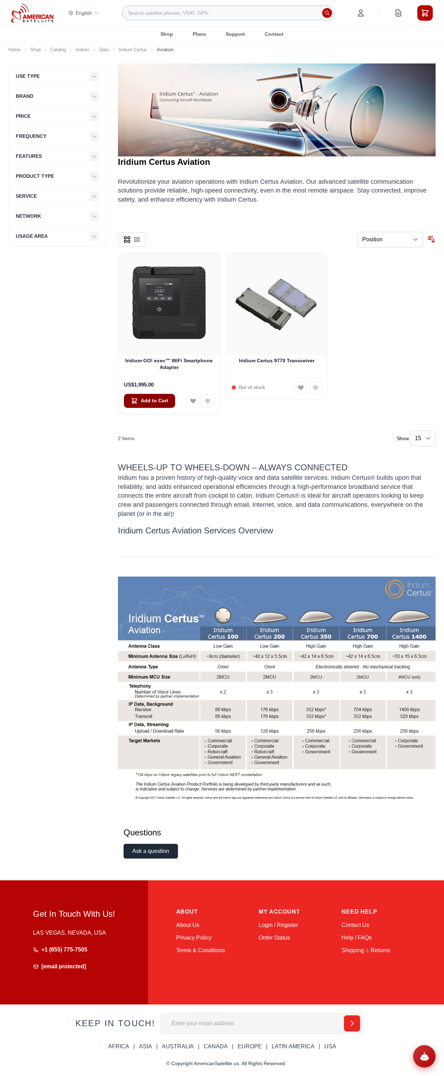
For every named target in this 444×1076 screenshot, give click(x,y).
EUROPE (250, 1046)
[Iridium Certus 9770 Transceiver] (276, 304)
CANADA (216, 1046)
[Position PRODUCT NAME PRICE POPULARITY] (390, 239)
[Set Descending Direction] (431, 239)
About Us (187, 925)
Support (235, 34)
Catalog (58, 49)
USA (330, 1046)
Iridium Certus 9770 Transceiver (276, 360)
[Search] (327, 13)
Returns (380, 950)
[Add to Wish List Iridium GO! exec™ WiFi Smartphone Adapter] (193, 401)
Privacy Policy (194, 938)
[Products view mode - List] (137, 239)
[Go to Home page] (32, 13)
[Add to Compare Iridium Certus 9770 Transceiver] (315, 387)
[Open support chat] (424, 1056)
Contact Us (355, 925)
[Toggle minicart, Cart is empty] (425, 13)
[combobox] (228, 13)
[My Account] (361, 13)
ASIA (145, 1046)
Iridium (83, 49)
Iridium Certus (133, 49)
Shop (166, 34)
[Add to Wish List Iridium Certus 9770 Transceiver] (300, 387)
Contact (274, 34)
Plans (199, 34)
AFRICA (118, 1046)
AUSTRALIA (178, 1046)
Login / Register (278, 925)
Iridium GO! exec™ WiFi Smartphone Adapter (169, 364)
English (84, 13)
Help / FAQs (357, 938)
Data (104, 49)
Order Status (274, 938)
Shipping (353, 950)
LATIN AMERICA (293, 1046)
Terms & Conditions (200, 950)
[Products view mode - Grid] (127, 239)
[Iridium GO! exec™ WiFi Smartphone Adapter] (169, 304)
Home (14, 49)
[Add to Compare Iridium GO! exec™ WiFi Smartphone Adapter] (207, 401)
